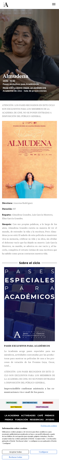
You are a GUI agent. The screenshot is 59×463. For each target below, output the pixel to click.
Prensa (9, 419)
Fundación (21, 419)
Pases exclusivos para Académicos (27, 345)
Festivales (42, 407)
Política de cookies (49, 425)
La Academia (12, 415)
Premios (49, 415)
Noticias (11, 403)
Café (40, 415)
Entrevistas (30, 403)
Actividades (28, 415)
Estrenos (16, 407)
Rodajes (47, 403)
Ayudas (50, 419)
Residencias (37, 419)
